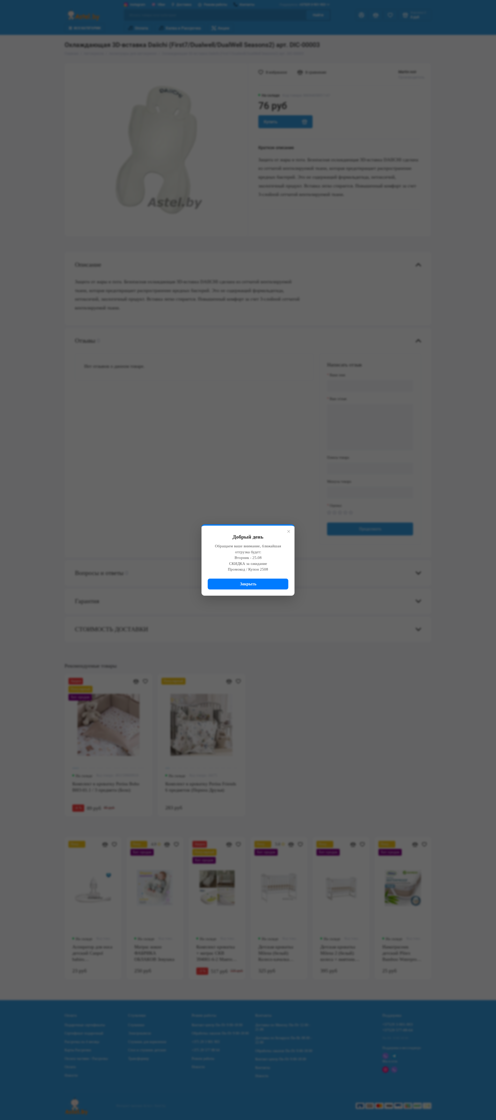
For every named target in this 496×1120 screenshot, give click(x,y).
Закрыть (248, 584)
